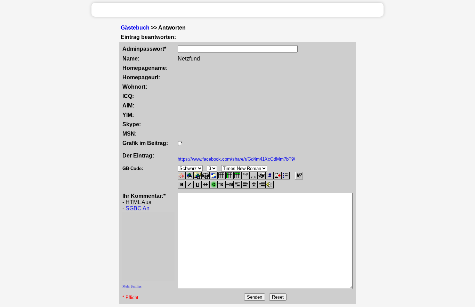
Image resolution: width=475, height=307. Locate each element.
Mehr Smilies (132, 286)
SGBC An (138, 208)
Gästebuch (135, 28)
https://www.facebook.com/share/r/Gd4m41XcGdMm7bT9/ (236, 159)
